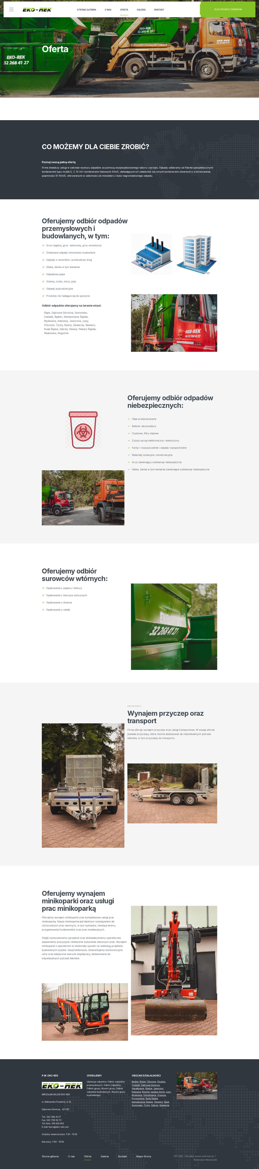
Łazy (168, 1092)
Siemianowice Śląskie (142, 1102)
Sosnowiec (137, 1105)
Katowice (136, 1092)
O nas (108, 9)
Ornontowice (149, 1095)
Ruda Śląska (152, 1098)
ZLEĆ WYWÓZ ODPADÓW (228, 9)
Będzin (135, 1081)
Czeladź (136, 1085)
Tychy (147, 1105)
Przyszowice (138, 1098)
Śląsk (166, 1102)
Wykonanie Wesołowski (205, 1159)
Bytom (143, 1081)
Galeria (141, 9)
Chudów (161, 1081)
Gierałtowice (138, 1088)
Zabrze (154, 1105)
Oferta (124, 9)
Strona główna (86, 9)
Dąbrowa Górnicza (150, 1085)
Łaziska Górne (158, 1092)
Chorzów (151, 1081)
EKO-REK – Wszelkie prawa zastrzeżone (194, 1156)
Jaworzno (158, 1088)
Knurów (145, 1092)
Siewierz (158, 1102)
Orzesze (161, 1095)
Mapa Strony (143, 1156)
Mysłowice (137, 1095)
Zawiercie (164, 1105)
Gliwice (148, 1088)
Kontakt (159, 9)
